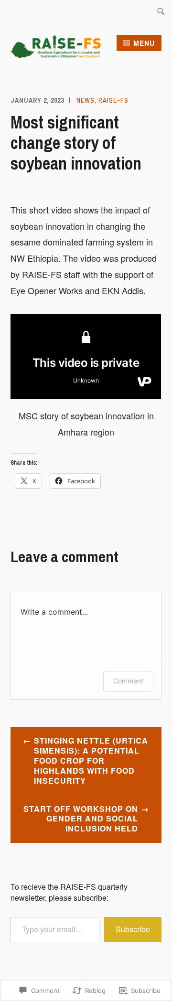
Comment (128, 681)
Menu (144, 43)
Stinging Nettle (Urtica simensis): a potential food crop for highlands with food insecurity (91, 760)
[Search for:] (161, 11)
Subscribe (133, 929)
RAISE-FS (113, 100)
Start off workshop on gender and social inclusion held (80, 818)
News (85, 100)
